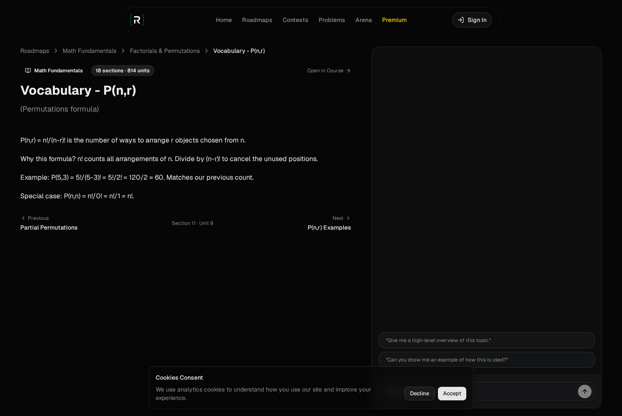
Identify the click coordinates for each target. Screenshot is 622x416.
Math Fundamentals (89, 51)
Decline (419, 393)
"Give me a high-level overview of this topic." (438, 340)
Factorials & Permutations (165, 51)
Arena (363, 20)
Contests (295, 20)
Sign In (477, 20)
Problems (332, 20)
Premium (394, 20)
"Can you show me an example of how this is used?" (447, 359)
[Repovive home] (137, 20)
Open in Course (325, 70)
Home (224, 20)
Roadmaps (257, 20)
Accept (452, 393)
